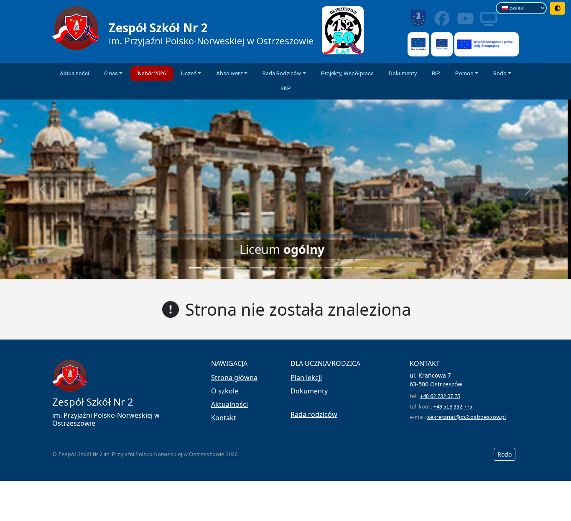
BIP (436, 73)
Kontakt (223, 417)
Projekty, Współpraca (347, 73)
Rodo (504, 454)
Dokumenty (403, 73)
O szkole (224, 391)
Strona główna (234, 377)
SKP (285, 88)
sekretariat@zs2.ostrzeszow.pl (466, 417)
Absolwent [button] (229, 73)
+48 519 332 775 (452, 406)
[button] (43, 189)
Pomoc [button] (464, 73)
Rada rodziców (314, 414)
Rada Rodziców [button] (282, 73)
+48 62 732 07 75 (440, 396)
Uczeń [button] (188, 73)
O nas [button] (111, 73)
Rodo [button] (500, 73)
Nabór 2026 (152, 73)
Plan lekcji (306, 377)
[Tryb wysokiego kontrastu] (557, 8)
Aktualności (74, 73)
